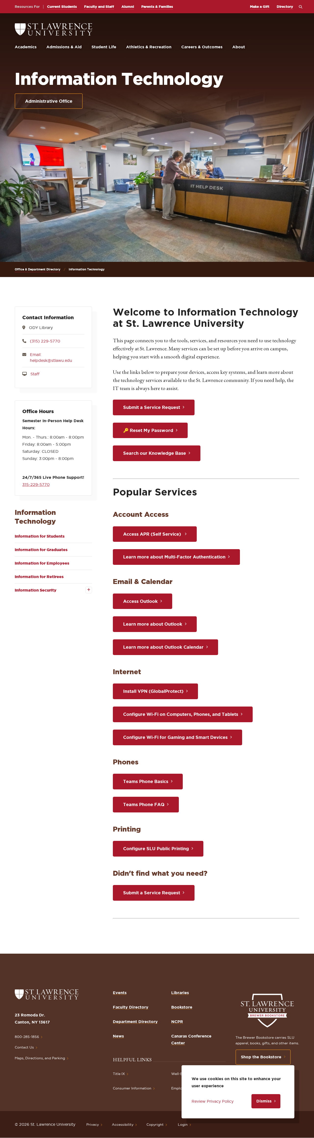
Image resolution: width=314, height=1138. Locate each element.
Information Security (35, 590)
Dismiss (264, 1101)
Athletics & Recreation (148, 47)
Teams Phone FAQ (143, 804)
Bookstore (181, 1007)
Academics (26, 47)
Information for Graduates (41, 549)
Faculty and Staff (99, 7)
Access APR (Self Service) (152, 533)
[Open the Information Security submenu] (85, 590)
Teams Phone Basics (145, 781)
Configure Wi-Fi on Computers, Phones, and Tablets (180, 714)
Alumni (127, 7)
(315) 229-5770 (45, 341)
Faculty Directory (130, 1007)
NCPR (177, 1021)
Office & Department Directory (37, 269)
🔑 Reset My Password (148, 430)
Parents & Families (157, 7)
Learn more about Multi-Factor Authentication (174, 556)
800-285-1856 (27, 1037)
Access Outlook (140, 601)
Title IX (119, 1074)
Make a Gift (259, 7)
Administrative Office (48, 101)
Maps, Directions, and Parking (40, 1058)
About (238, 47)
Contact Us (24, 1047)
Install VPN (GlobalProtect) (153, 691)
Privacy (92, 1124)
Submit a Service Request (151, 407)
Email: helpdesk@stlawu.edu (51, 357)
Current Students (62, 7)
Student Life (104, 47)
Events (120, 992)
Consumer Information (132, 1088)
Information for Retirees (39, 576)
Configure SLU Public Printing (156, 848)
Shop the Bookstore (261, 1057)
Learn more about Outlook (152, 623)
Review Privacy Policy (213, 1101)
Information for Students (40, 536)
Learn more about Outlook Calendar (163, 647)
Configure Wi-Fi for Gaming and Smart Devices (175, 737)
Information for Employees (42, 563)
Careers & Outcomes (201, 47)
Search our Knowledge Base (154, 453)
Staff (34, 374)
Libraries (180, 992)
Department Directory (135, 1021)
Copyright (155, 1124)
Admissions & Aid (64, 47)
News (118, 1036)
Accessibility (122, 1124)
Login (183, 1124)
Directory (285, 7)
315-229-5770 (36, 484)
